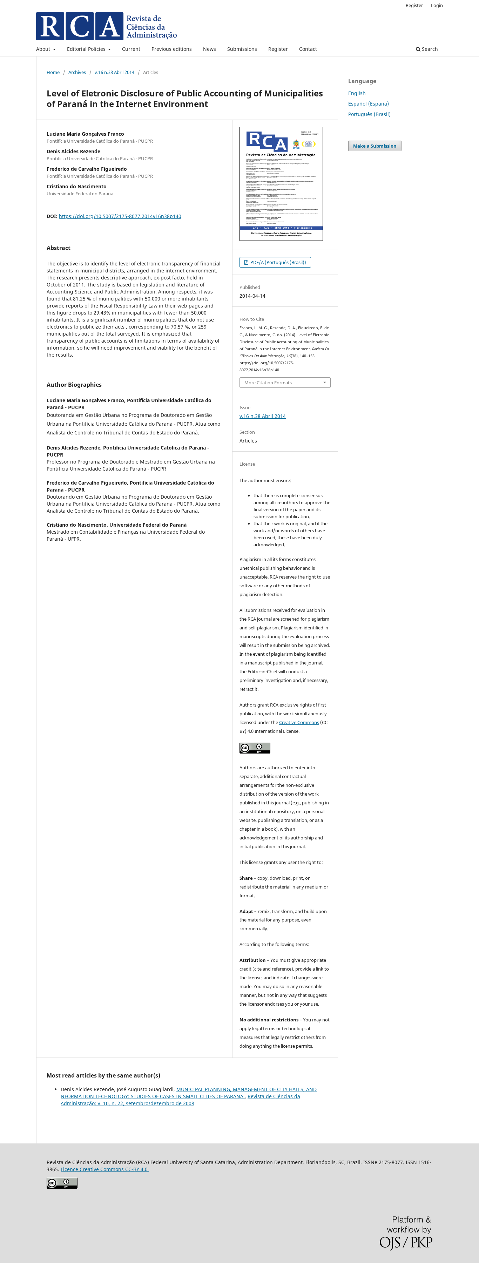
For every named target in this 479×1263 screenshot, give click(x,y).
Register (278, 49)
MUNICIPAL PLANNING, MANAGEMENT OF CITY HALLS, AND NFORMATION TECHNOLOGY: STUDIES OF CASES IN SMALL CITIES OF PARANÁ (189, 1093)
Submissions (242, 49)
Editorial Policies (87, 49)
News (209, 49)
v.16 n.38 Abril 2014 (114, 72)
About (44, 49)
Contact (308, 49)
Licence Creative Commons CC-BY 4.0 (105, 1169)
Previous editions (171, 49)
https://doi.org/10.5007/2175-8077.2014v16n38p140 (120, 216)
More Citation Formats (268, 382)
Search (429, 49)
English (357, 93)
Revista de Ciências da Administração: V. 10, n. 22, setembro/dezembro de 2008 (180, 1100)
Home (53, 72)
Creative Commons (299, 722)
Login (437, 5)
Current (131, 49)
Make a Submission (375, 146)
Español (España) (368, 103)
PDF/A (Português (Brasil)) (277, 262)
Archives (77, 72)
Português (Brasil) (369, 114)
